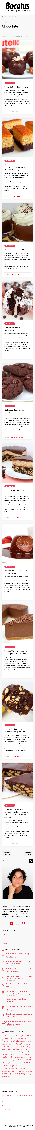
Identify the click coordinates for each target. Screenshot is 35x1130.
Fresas (27, 1044)
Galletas (25, 1047)
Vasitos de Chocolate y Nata (15, 249)
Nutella (24, 1054)
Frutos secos (14, 1047)
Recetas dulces (10, 82)
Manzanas (6, 1054)
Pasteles (7, 1057)
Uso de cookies (7, 1110)
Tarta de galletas (18, 1071)
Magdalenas (25, 1052)
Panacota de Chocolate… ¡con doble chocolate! (15, 571)
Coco (4, 1044)
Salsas (15, 1068)
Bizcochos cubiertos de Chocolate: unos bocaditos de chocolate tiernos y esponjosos (16, 167)
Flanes (20, 1044)
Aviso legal (5, 1102)
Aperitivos (13, 1036)
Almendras (5, 1036)
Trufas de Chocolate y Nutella (16, 87)
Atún (20, 1036)
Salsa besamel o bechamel (25, 1066)
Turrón (28, 1074)
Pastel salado (20, 1057)
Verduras (6, 1076)
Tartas (18, 1073)
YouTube (5, 935)
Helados (11, 1049)
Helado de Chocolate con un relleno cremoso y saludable (15, 730)
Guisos (4, 1049)
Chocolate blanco (25, 1041)
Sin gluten (23, 1068)
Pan (29, 1054)
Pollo (12, 1060)
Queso (6, 1062)
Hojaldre (19, 1049)
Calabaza (16, 1038)
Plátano (7, 1060)
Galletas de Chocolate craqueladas (12, 328)
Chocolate (10, 1041)
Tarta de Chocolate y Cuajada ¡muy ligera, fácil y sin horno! (15, 652)
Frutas (5, 1047)
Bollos (9, 1038)
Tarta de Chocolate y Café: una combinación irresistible (16, 491)
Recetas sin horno (17, 1064)
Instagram (5, 939)
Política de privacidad (9, 1106)
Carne (23, 1038)
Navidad (16, 1054)
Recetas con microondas (17, 1063)
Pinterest (5, 943)
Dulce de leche (11, 1044)
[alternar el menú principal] (2, 7)
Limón (17, 1052)
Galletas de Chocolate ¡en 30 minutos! (15, 411)
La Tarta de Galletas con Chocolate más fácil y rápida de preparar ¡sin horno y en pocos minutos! (16, 813)
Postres (23, 1059)
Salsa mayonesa (7, 1068)
